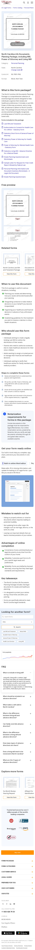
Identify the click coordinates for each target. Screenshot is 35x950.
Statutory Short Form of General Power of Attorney (19, 134)
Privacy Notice (28, 945)
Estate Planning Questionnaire (15, 177)
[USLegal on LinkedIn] (10, 903)
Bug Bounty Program (21, 948)
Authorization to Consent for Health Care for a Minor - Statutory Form (18, 128)
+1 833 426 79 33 (8, 912)
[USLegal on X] (2, 903)
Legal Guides (6, 877)
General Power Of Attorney (10, 638)
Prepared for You (8, 883)
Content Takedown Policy (8, 948)
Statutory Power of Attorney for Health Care (18, 140)
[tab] (14, 463)
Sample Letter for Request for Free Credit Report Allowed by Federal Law (18, 164)
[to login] (28, 2)
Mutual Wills (23, 631)
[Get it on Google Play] (22, 933)
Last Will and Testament (12, 124)
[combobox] (17, 617)
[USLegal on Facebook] (6, 903)
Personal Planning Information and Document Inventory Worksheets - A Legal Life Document (17, 171)
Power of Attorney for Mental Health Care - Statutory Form (19, 146)
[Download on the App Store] (8, 933)
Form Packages (7, 861)
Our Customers (7, 888)
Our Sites (5, 894)
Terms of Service (18, 945)
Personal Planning (17, 63)
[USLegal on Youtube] (14, 903)
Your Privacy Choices (7, 945)
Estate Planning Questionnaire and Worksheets (16, 158)
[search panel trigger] (24, 2)
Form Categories (8, 866)
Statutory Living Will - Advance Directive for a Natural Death (18, 152)
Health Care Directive (8, 641)
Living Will (21, 641)
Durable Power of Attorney (10, 635)
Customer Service (8, 872)
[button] (32, 2)
